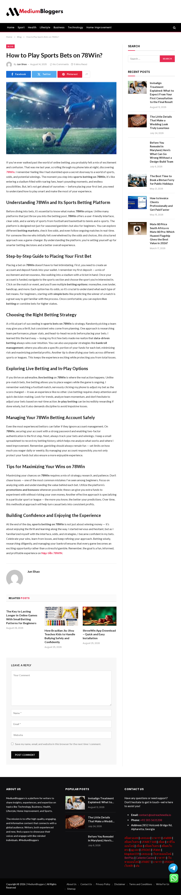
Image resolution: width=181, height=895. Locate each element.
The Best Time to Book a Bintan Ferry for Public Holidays (162, 179)
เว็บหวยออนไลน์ (162, 853)
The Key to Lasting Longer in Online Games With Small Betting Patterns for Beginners (21, 617)
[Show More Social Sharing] (86, 74)
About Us (71, 884)
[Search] (174, 27)
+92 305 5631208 (151, 820)
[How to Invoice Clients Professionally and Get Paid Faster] (137, 202)
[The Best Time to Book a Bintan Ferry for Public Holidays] (137, 180)
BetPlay (129, 857)
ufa (137, 865)
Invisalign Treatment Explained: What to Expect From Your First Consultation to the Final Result (162, 92)
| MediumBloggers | (36, 884)
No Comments (61, 64)
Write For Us (162, 884)
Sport (21, 27)
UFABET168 (148, 841)
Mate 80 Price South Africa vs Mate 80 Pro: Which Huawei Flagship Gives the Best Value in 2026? (162, 234)
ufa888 (167, 837)
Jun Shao (22, 64)
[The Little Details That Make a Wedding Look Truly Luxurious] (137, 120)
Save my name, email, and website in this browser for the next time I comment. (58, 744)
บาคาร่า (156, 837)
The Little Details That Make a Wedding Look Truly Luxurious (161, 122)
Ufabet (157, 849)
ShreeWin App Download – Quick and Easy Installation (99, 634)
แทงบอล (145, 837)
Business (59, 27)
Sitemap (71, 888)
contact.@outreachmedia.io (155, 814)
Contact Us (86, 884)
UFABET (146, 861)
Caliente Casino (145, 857)
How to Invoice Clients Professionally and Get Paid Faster (161, 204)
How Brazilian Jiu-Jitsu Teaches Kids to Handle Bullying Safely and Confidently (60, 636)
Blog (10, 46)
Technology (75, 27)
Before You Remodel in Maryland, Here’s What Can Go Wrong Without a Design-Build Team (161, 152)
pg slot (135, 849)
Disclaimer (119, 884)
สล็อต (161, 841)
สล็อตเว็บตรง (131, 841)
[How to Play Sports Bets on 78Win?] (61, 118)
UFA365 (146, 849)
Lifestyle (45, 27)
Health (32, 27)
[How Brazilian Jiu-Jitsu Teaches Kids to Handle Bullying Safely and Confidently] (61, 616)
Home (10, 27)
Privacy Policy (103, 884)
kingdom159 (131, 853)
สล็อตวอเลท (131, 837)
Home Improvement (99, 27)
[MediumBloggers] (34, 11)
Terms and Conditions (140, 884)
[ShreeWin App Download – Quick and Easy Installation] (99, 616)
